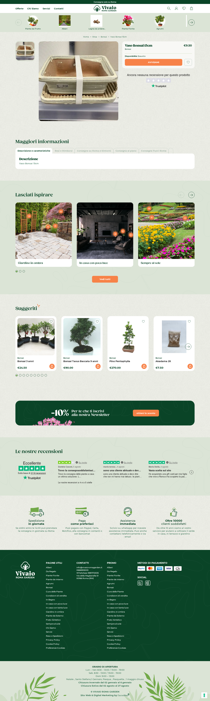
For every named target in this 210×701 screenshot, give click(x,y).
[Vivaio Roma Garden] (105, 8)
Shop (94, 36)
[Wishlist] (184, 8)
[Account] (176, 8)
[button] (191, 22)
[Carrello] (191, 8)
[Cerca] (169, 8)
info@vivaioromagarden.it (89, 567)
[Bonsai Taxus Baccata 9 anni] (82, 336)
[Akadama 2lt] (174, 336)
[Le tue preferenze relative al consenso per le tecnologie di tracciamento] (204, 695)
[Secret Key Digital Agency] (123, 695)
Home (86, 36)
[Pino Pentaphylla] (128, 336)
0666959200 (83, 570)
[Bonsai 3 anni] (36, 336)
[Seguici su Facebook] (147, 583)
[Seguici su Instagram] (140, 583)
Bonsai (104, 36)
